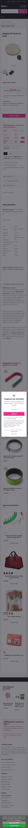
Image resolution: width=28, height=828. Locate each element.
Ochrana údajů (14, 431)
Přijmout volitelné (14, 825)
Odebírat (14, 414)
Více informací (18, 820)
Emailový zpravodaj (12, 418)
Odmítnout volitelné (14, 822)
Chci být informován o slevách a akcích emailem (13, 418)
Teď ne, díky (14, 433)
